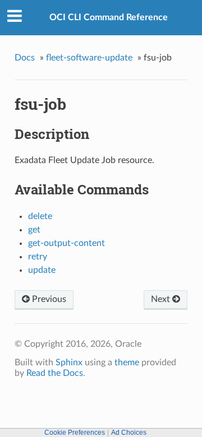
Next (161, 299)
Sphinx (69, 362)
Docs (25, 57)
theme (126, 362)
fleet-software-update (89, 57)
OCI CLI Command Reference (108, 17)
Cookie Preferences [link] (74, 432)
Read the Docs (54, 373)
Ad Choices (128, 432)
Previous (48, 299)
